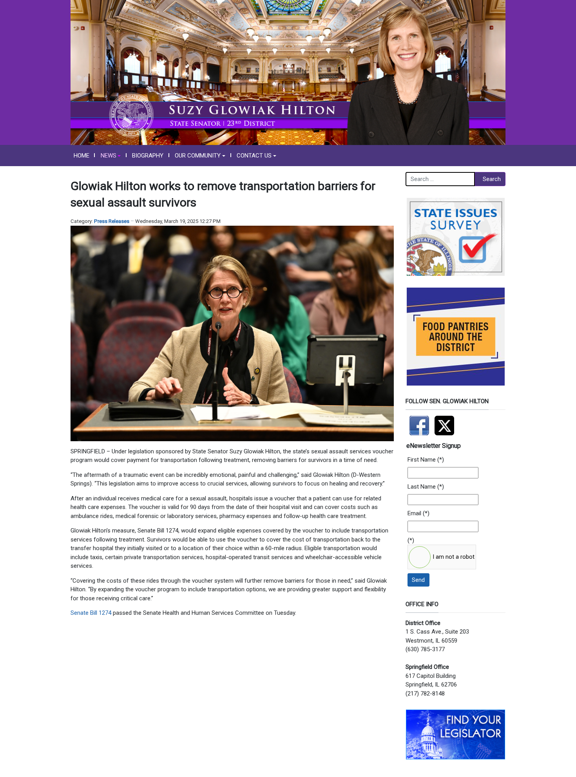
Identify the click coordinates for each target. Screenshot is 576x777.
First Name (422, 459)
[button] (111, 155)
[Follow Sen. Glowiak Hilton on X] (446, 422)
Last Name (422, 486)
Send (418, 579)
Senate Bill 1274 (91, 612)
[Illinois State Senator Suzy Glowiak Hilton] (288, 72)
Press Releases (111, 221)
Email (414, 513)
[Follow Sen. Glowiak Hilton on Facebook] (420, 422)
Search (492, 179)
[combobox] (440, 179)
